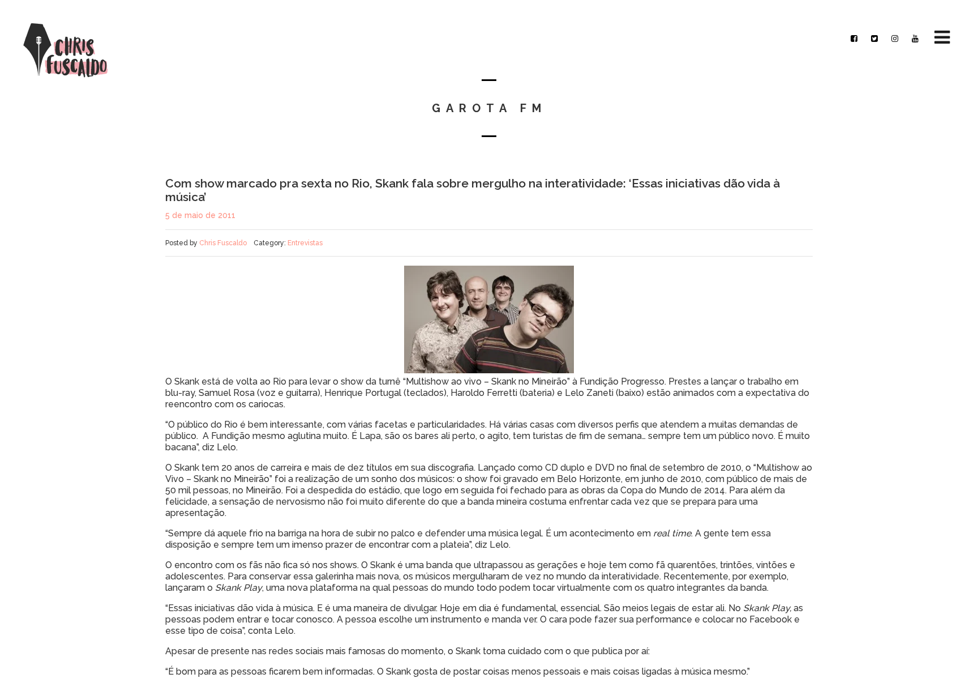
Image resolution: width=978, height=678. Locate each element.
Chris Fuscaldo (223, 243)
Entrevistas (305, 243)
